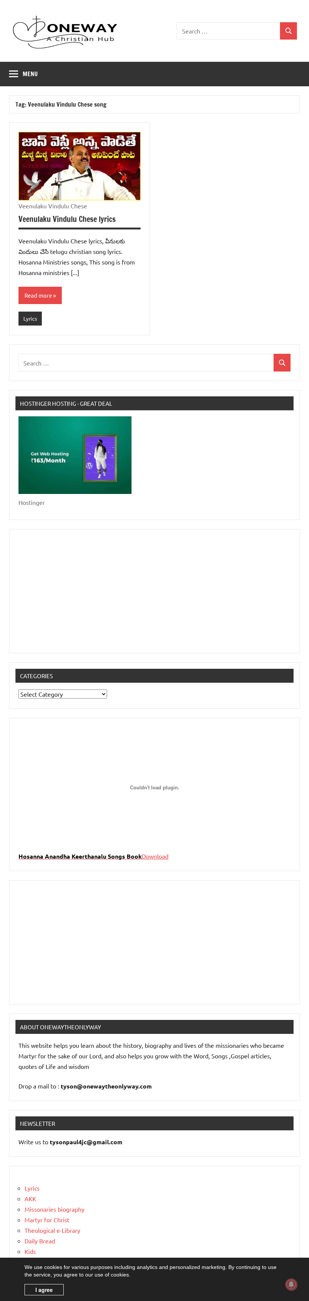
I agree (44, 1289)
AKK (30, 1198)
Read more (38, 295)
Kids (30, 1251)
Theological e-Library (52, 1230)
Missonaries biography (54, 1209)
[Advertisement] (154, 591)
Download (155, 856)
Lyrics (30, 318)
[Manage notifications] (291, 1284)
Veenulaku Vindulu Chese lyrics (67, 219)
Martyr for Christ (46, 1219)
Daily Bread (39, 1240)
